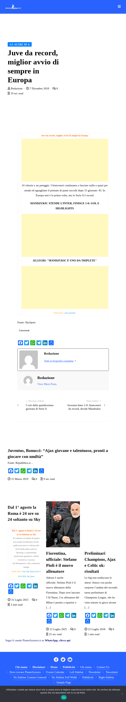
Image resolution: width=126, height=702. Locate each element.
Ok (63, 697)
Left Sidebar (76, 672)
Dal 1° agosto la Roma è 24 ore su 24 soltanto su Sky (24, 513)
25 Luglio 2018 (96, 629)
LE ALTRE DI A (20, 44)
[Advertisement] (64, 160)
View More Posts (47, 384)
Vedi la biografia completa (58, 360)
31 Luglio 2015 (19, 599)
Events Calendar (55, 672)
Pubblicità (87, 677)
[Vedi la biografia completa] (75, 360)
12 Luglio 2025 (58, 629)
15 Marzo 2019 (19, 478)
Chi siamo (86, 667)
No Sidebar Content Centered (30, 677)
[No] (122, 693)
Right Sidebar (106, 677)
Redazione (16, 88)
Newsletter (95, 672)
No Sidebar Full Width (64, 677)
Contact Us (103, 667)
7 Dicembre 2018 (39, 88)
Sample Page (64, 682)
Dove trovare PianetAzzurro (25, 672)
